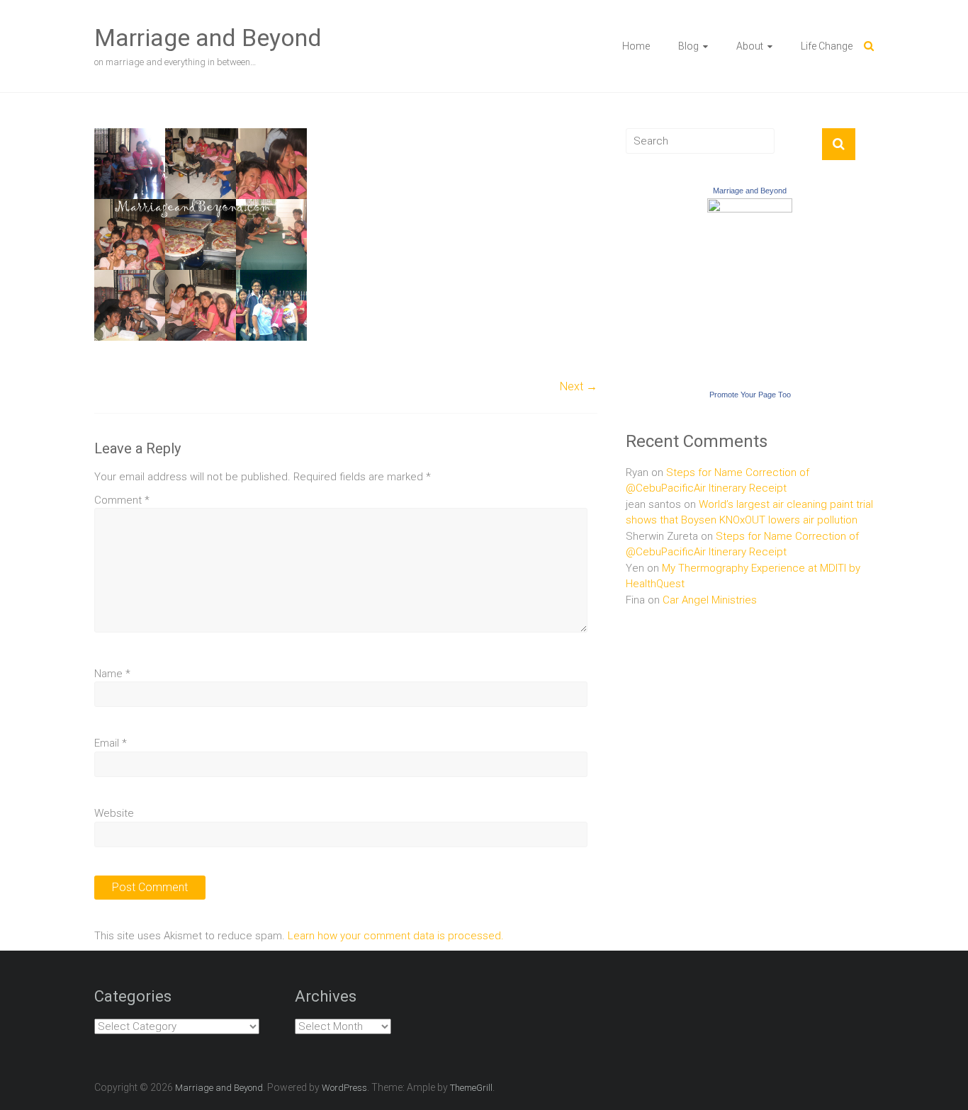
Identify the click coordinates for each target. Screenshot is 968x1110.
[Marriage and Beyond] (749, 206)
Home (636, 46)
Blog (688, 46)
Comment (122, 500)
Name (112, 673)
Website (114, 813)
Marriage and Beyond (208, 37)
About (749, 46)
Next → (578, 386)
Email (110, 743)
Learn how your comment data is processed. (396, 935)
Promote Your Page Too (750, 394)
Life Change (826, 46)
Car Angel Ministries (710, 600)
